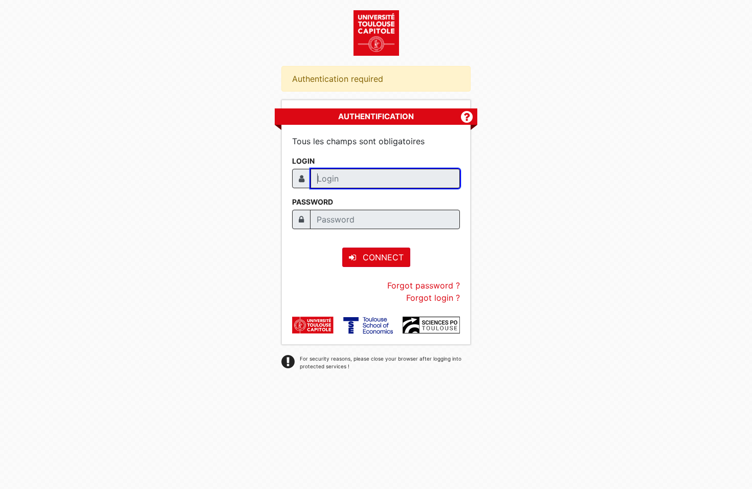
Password (312, 201)
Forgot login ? (433, 298)
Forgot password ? (423, 285)
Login (303, 161)
